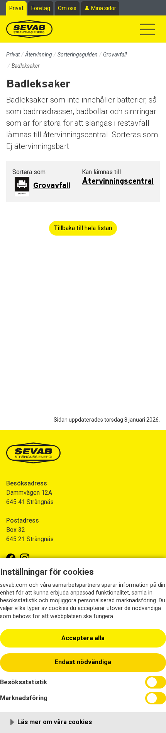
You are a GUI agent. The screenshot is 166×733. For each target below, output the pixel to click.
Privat (16, 8)
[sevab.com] (29, 29)
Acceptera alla (83, 638)
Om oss (67, 8)
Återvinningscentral (118, 181)
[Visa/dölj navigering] (147, 29)
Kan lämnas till (101, 172)
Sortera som (29, 172)
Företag (40, 8)
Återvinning (38, 54)
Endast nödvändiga (83, 662)
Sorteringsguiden (78, 54)
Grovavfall (115, 54)
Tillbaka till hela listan (83, 228)
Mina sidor (103, 8)
